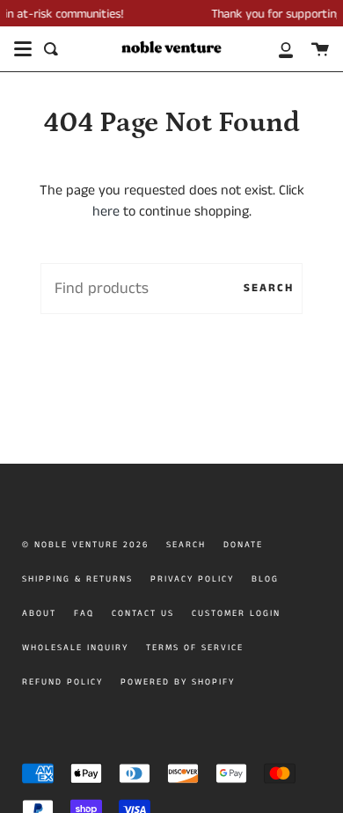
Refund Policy (62, 682)
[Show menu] (23, 49)
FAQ (84, 613)
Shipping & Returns (77, 579)
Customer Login (236, 613)
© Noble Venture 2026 (85, 544)
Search (269, 288)
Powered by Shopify (177, 682)
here (106, 211)
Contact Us (143, 613)
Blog (265, 579)
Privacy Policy (192, 579)
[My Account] (276, 48)
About (39, 613)
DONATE (243, 544)
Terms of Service (195, 647)
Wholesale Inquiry (75, 647)
